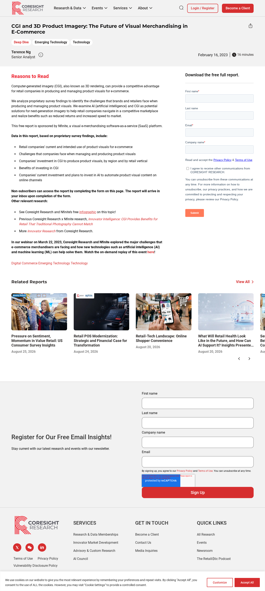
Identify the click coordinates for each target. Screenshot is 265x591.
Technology (81, 42)
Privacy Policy (185, 470)
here (150, 252)
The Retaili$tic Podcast (214, 559)
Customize (220, 582)
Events (202, 543)
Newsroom (205, 551)
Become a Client (238, 8)
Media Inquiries (146, 551)
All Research (206, 534)
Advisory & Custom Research (94, 551)
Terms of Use (205, 470)
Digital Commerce (24, 263)
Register (208, 8)
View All (243, 282)
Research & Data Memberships (95, 534)
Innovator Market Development (95, 543)
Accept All (247, 582)
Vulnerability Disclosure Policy (35, 566)
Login (195, 8)
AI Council (80, 559)
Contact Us (143, 543)
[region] (132, 581)
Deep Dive (21, 42)
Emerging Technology (51, 42)
